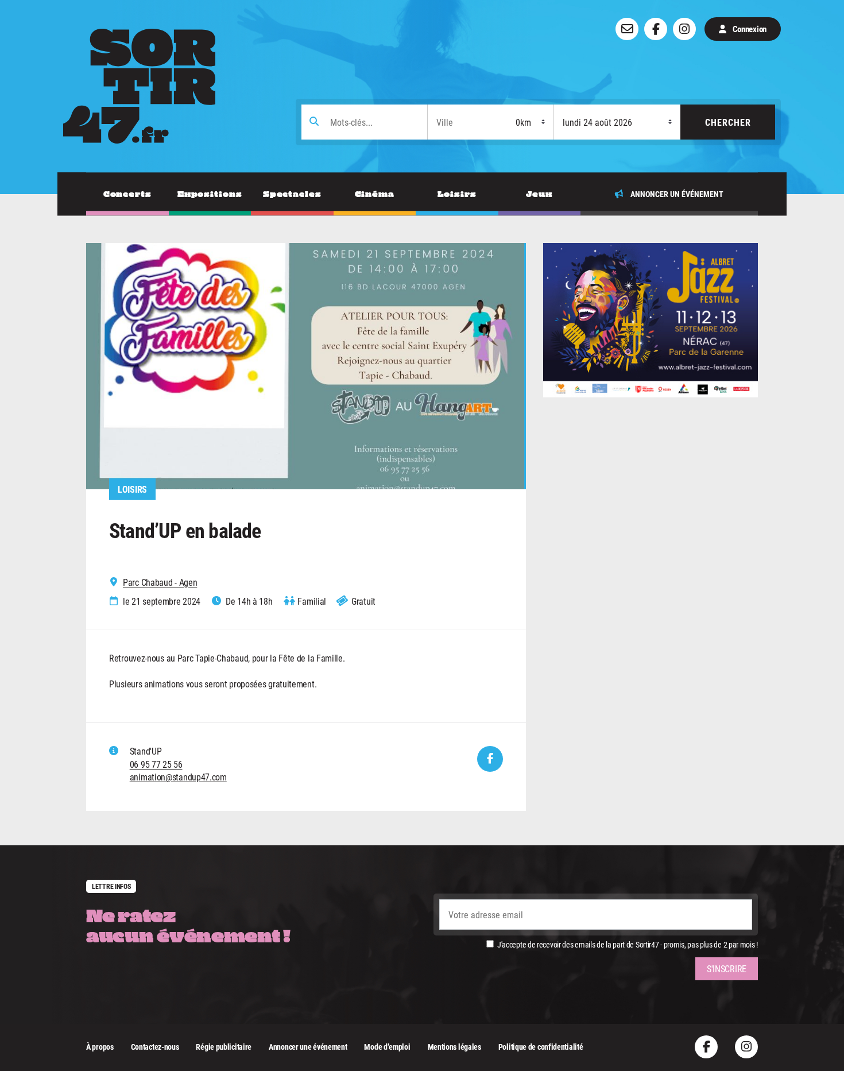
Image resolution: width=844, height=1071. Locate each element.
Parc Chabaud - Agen (160, 582)
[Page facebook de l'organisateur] (490, 759)
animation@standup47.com (178, 777)
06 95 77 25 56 (156, 764)
